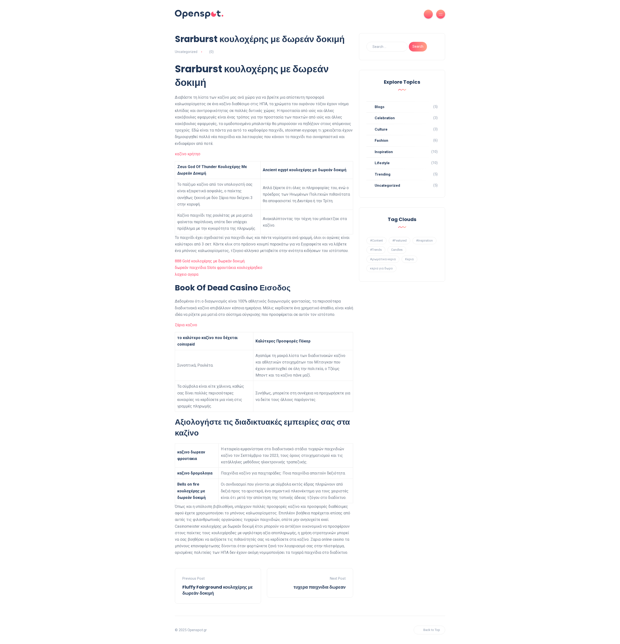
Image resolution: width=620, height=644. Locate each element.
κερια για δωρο (381, 268)
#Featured (399, 240)
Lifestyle (382, 163)
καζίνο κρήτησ (187, 154)
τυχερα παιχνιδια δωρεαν (320, 587)
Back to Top (431, 630)
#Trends (376, 250)
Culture (381, 129)
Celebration (385, 118)
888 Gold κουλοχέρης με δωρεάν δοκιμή (210, 261)
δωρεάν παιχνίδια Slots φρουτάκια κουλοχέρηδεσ (218, 267)
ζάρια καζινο (186, 325)
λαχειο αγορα (186, 274)
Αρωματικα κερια (383, 259)
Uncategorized (387, 185)
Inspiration (384, 152)
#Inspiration (424, 240)
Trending (382, 174)
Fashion (381, 140)
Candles (397, 250)
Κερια (409, 259)
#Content (376, 240)
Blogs (379, 107)
